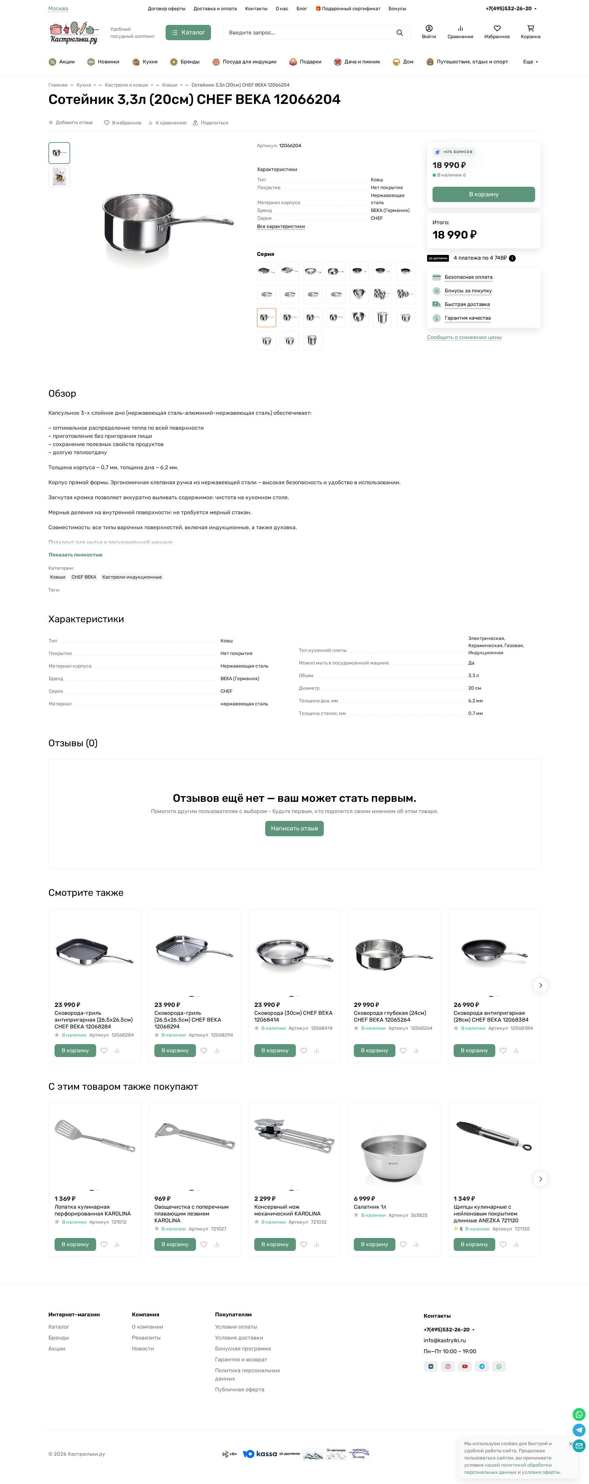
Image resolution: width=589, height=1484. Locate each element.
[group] (165, 242)
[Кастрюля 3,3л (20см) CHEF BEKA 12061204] (405, 317)
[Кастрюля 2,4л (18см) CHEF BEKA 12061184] (266, 340)
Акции (67, 62)
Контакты (256, 9)
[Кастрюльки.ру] (74, 32)
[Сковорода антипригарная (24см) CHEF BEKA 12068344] (382, 271)
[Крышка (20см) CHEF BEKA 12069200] (312, 294)
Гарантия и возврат (241, 1359)
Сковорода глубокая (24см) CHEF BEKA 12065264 (390, 1016)
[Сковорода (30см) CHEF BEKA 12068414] (312, 271)
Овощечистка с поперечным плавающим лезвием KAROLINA (191, 1214)
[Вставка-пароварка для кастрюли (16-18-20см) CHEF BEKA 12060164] (359, 317)
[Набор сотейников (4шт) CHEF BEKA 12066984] (382, 294)
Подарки (310, 62)
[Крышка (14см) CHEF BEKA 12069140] (336, 294)
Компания (145, 1314)
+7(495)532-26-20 (509, 8)
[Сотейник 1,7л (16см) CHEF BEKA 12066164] (312, 317)
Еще (528, 62)
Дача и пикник (362, 62)
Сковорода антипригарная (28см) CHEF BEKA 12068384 (491, 1016)
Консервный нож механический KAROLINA (287, 1210)
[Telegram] (482, 1366)
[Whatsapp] (499, 1366)
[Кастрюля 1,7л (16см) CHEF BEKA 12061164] (289, 340)
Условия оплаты (236, 1327)
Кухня (150, 62)
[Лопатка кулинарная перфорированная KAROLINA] (95, 1148)
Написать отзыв (294, 828)
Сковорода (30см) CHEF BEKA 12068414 (293, 1016)
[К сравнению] (117, 1050)
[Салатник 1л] (394, 1148)
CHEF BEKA (84, 577)
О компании (147, 1327)
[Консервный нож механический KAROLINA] (294, 1148)
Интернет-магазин (74, 1314)
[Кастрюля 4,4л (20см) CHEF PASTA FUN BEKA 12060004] (312, 340)
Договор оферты (166, 9)
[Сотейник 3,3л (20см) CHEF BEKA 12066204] (266, 317)
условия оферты (541, 1472)
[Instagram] (448, 1366)
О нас (282, 9)
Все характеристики (281, 226)
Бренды (190, 62)
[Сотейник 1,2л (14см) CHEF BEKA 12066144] (336, 317)
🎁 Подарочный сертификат (347, 9)
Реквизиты (146, 1337)
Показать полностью (76, 555)
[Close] (571, 1443)
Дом (408, 62)
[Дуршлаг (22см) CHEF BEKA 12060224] (359, 294)
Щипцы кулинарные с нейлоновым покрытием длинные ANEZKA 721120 (486, 1214)
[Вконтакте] (431, 1366)
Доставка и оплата (215, 9)
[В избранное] (104, 1050)
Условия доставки (239, 1337)
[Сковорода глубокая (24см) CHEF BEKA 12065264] (336, 271)
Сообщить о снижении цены (464, 337)
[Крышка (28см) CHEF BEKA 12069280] (266, 294)
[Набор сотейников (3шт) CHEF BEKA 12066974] (405, 294)
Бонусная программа (243, 1348)
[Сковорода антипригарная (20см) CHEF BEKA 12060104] (405, 271)
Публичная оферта (240, 1389)
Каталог (58, 1327)
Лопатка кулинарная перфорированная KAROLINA (93, 1210)
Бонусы (397, 9)
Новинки (108, 62)
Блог (302, 9)
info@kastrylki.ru (445, 1340)
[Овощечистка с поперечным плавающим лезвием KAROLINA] (194, 1148)
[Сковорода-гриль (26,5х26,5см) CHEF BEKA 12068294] (289, 271)
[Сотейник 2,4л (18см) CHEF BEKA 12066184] (289, 317)
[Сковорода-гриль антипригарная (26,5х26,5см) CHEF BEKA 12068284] (266, 271)
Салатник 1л (370, 1207)
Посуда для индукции (249, 62)
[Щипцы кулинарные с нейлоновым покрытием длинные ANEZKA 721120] (494, 1148)
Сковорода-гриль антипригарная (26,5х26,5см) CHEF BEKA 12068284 (94, 1020)
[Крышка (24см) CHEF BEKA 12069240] (289, 294)
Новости (143, 1348)
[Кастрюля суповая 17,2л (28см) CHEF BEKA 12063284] (382, 317)
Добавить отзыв (74, 122)
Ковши (57, 577)
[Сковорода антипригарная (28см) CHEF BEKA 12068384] (359, 271)
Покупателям (233, 1314)
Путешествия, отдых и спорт (472, 62)
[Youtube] (465, 1366)
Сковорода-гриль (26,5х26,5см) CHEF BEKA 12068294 (187, 1020)
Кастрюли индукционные (132, 577)
